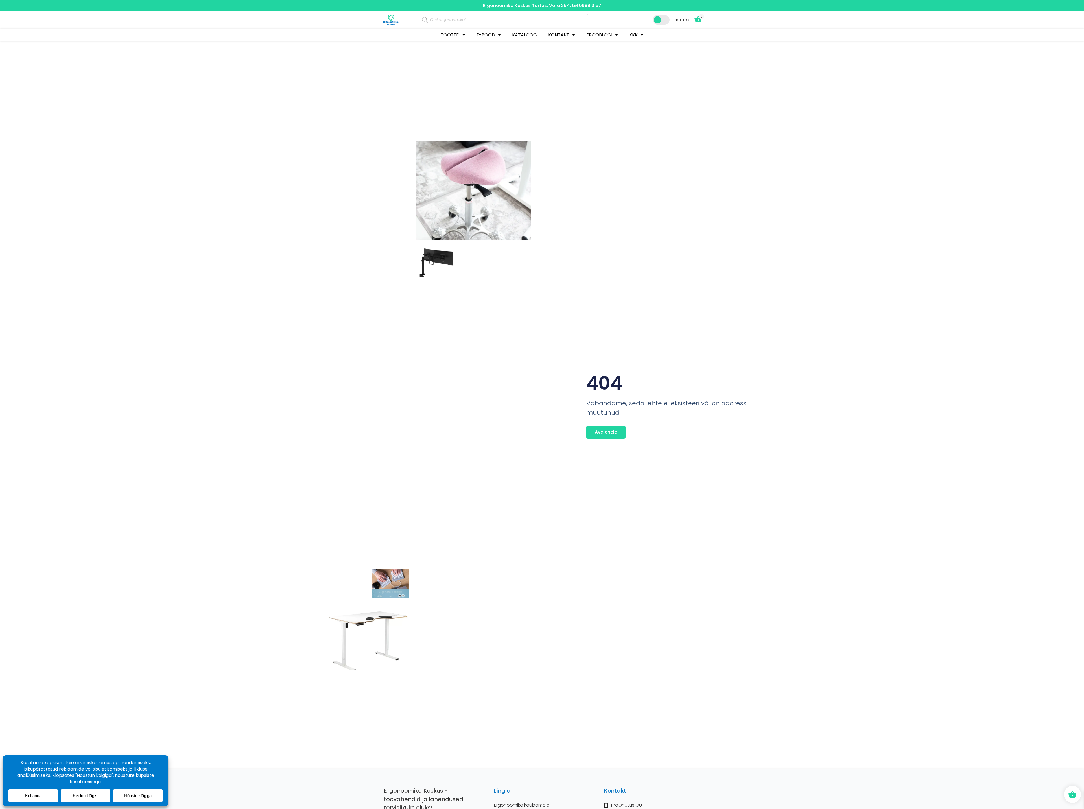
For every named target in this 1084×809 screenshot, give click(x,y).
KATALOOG (524, 35)
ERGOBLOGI (599, 35)
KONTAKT (558, 35)
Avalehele (606, 432)
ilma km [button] (680, 20)
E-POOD (486, 35)
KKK (633, 35)
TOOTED (450, 35)
